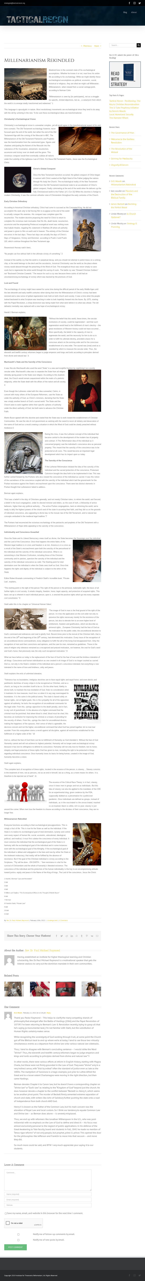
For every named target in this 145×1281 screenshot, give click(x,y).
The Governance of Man (122, 132)
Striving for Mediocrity (121, 158)
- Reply (48, 1013)
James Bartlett (117, 204)
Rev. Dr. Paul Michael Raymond (17, 920)
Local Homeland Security (121, 114)
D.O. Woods (18, 1013)
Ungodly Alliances (119, 164)
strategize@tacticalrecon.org (14, 3)
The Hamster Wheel (118, 117)
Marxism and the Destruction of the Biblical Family (124, 194)
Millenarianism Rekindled (123, 184)
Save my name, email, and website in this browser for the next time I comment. (45, 1213)
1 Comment (63, 920)
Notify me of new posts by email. (48, 1239)
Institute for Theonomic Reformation (29, 1275)
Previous (87, 45)
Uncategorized (52, 920)
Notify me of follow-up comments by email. (54, 1234)
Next (96, 45)
